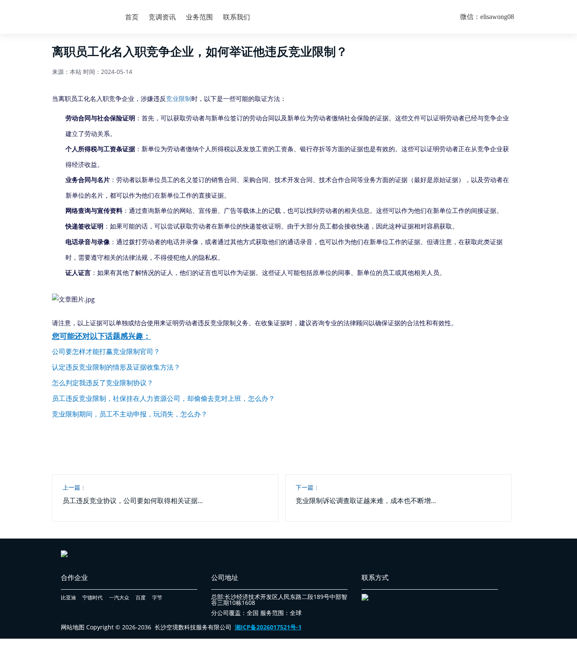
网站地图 (72, 627)
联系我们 (236, 17)
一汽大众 (119, 597)
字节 (157, 597)
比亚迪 (68, 597)
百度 (141, 597)
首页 (132, 17)
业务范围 (199, 17)
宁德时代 (92, 597)
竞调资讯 (162, 17)
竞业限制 (178, 98)
